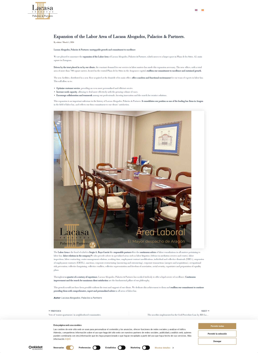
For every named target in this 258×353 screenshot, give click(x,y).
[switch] (96, 347)
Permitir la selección (217, 334)
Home (135, 9)
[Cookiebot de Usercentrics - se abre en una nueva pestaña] (35, 348)
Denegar (217, 341)
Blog (173, 9)
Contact (185, 9)
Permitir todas (217, 326)
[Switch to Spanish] (201, 10)
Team (147, 9)
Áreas (158, 9)
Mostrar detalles (162, 348)
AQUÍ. (68, 339)
